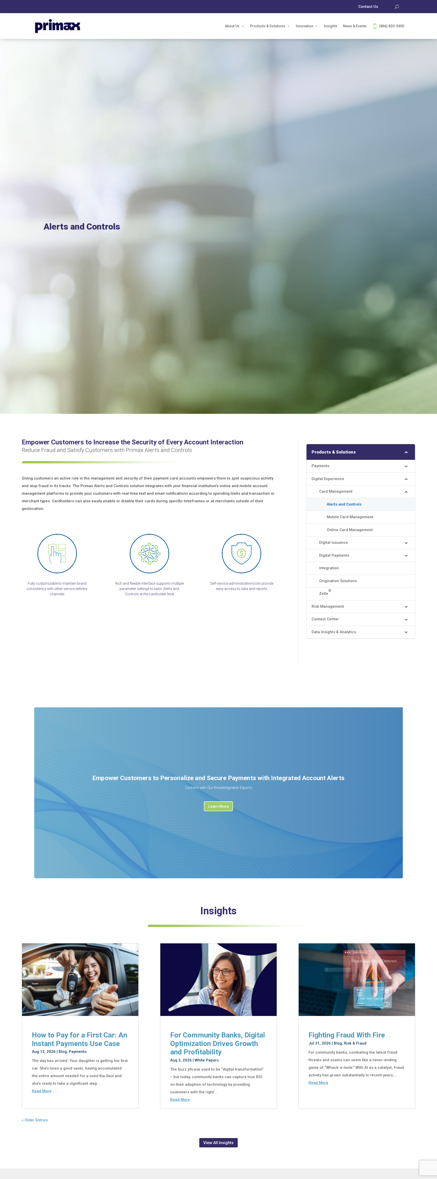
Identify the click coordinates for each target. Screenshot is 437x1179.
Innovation (304, 26)
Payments (77, 1051)
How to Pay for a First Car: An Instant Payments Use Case (79, 1039)
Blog (63, 1051)
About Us (232, 26)
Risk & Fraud (355, 1043)
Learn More (218, 806)
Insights (330, 26)
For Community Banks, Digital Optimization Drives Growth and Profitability (217, 1043)
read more (42, 1091)
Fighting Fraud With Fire (347, 1035)
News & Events (355, 26)
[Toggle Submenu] (406, 452)
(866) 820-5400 (391, 26)
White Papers (207, 1060)
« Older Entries (35, 1120)
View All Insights (218, 1142)
